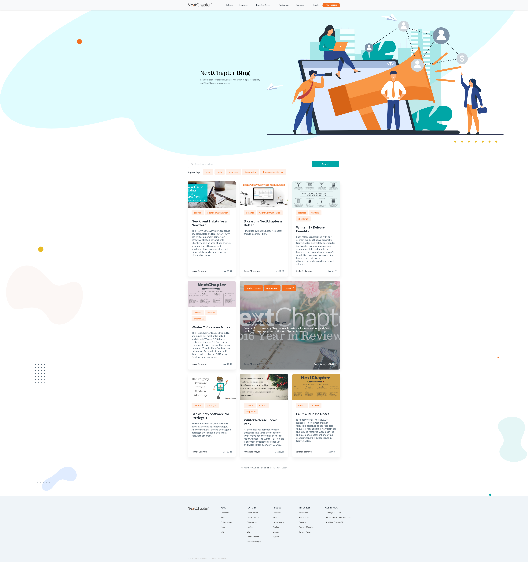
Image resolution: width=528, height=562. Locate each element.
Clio (248, 532)
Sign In (276, 536)
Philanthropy (226, 522)
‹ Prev (250, 467)
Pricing (229, 5)
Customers (284, 5)
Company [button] (300, 5)
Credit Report (253, 536)
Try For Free (331, 5)
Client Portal (252, 512)
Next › (278, 467)
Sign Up (276, 532)
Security (302, 522)
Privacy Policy (305, 532)
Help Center (304, 517)
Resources (303, 512)
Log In (316, 5)
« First (244, 467)
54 (262, 467)
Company (225, 512)
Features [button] (243, 5)
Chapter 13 (252, 522)
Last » (284, 467)
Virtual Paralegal (254, 541)
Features (277, 512)
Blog (223, 517)
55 (265, 467)
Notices (250, 527)
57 (271, 467)
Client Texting (253, 517)
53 (259, 467)
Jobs (223, 527)
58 (274, 467)
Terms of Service (306, 527)
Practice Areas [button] (263, 5)
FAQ (223, 532)
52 (256, 467)
